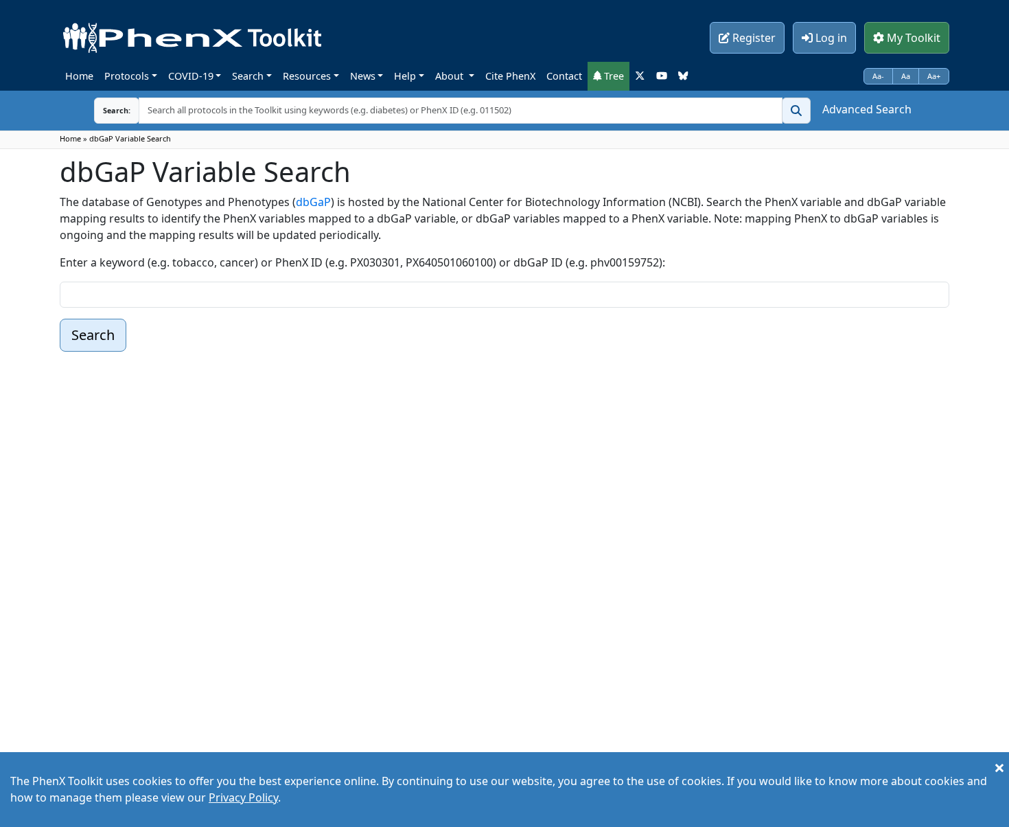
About (450, 75)
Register (753, 37)
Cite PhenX (510, 75)
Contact (564, 75)
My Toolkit (912, 37)
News (362, 75)
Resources (307, 75)
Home (79, 75)
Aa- (878, 76)
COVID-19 (190, 75)
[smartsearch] (796, 111)
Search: (105, 110)
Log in (830, 37)
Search (248, 75)
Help (405, 75)
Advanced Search (867, 109)
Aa (905, 76)
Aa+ (933, 76)
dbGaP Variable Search (130, 138)
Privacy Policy (243, 797)
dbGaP (313, 201)
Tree (612, 75)
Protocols (126, 75)
